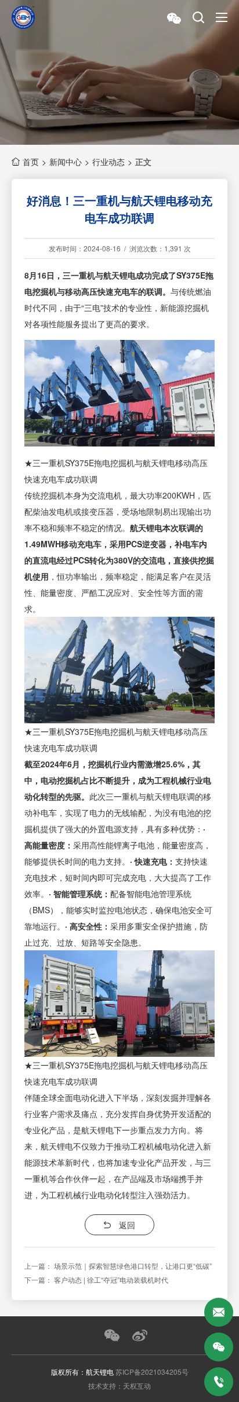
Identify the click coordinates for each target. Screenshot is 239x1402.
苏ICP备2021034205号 (152, 1372)
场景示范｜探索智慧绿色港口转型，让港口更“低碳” (133, 1266)
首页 (31, 161)
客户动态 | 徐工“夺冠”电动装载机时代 (111, 1279)
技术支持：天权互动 (119, 1385)
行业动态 (108, 161)
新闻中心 (65, 161)
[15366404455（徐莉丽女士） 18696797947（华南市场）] (218, 1381)
